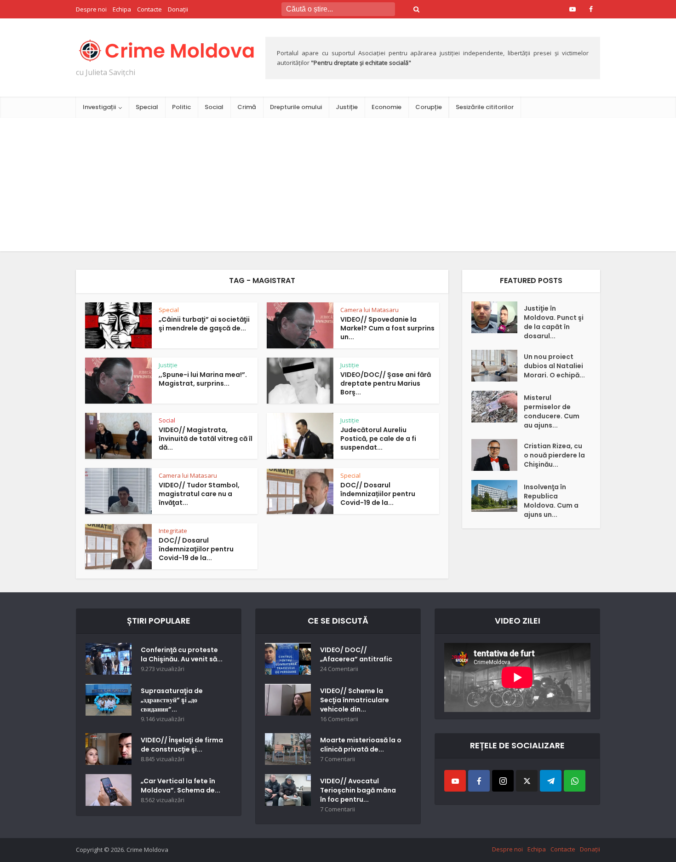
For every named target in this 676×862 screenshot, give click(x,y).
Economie (386, 107)
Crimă (246, 107)
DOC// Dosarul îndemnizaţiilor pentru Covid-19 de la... (196, 549)
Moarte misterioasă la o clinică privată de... (360, 744)
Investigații (99, 107)
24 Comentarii (339, 669)
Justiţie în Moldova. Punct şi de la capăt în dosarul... (554, 322)
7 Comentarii (337, 759)
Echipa (122, 9)
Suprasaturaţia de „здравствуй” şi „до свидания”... (172, 700)
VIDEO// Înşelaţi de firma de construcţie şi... (182, 744)
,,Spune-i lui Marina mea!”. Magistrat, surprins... (203, 379)
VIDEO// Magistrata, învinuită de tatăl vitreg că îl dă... (205, 438)
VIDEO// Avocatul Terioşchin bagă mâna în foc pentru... (358, 790)
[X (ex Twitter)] (527, 781)
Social (214, 107)
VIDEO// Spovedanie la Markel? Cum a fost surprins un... (387, 328)
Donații (178, 9)
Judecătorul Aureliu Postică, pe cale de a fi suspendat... (378, 438)
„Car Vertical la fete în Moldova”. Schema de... (180, 785)
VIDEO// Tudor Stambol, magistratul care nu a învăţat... (199, 493)
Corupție (428, 107)
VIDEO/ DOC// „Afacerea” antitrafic (356, 654)
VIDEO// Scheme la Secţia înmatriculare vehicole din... (354, 700)
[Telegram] (550, 781)
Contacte (149, 9)
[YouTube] (455, 781)
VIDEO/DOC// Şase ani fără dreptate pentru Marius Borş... (385, 383)
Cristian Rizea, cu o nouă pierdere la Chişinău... (554, 455)
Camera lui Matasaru (369, 310)
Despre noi (91, 9)
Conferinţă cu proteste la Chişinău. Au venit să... (182, 654)
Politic (181, 107)
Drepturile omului (296, 107)
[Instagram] (503, 781)
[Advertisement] (338, 186)
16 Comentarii (339, 719)
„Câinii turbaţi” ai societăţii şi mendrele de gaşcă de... (204, 324)
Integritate (173, 530)
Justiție (347, 107)
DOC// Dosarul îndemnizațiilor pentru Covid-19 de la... (377, 493)
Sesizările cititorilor (485, 107)
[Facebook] (479, 781)
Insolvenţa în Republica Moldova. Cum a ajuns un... (551, 500)
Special (147, 107)
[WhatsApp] (574, 781)
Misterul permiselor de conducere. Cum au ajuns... (551, 411)
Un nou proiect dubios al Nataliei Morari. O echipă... (554, 366)
